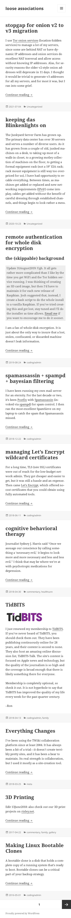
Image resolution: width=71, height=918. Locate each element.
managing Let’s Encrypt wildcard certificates (35, 454)
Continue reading (19, 95)
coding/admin (34, 362)
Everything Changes (30, 730)
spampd (25, 404)
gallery (52, 832)
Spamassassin (44, 400)
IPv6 (41, 189)
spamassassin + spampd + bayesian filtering (35, 378)
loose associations (24, 8)
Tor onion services (25, 40)
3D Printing (19, 797)
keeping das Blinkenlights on (25, 122)
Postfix (22, 400)
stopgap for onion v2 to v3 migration (34, 28)
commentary (33, 591)
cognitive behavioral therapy (31, 531)
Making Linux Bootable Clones (34, 848)
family (45, 717)
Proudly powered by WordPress (22, 913)
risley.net (27, 811)
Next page (66, 904)
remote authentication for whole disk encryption (33, 242)
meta (29, 784)
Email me (51, 313)
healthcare (47, 591)
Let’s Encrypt (29, 485)
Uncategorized (34, 106)
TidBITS (15, 604)
